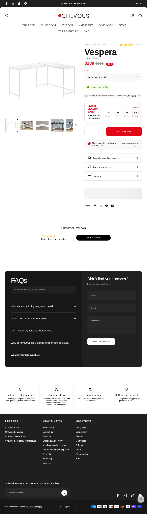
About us (47, 436)
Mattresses (81, 441)
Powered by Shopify (34, 507)
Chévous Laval (12, 427)
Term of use (48, 454)
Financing (47, 458)
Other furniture (82, 454)
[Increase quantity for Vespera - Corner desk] (100, 131)
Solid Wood (81, 445)
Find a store (48, 427)
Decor (78, 449)
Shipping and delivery (53, 441)
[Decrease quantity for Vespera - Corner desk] (88, 131)
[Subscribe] (64, 493)
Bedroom (80, 436)
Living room (81, 427)
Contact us (48, 432)
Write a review (93, 237)
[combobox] (137, 3)
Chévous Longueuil (14, 432)
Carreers (47, 463)
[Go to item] (11, 125)
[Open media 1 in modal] (42, 80)
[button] (126, 44)
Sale (78, 458)
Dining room (81, 432)
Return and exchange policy (56, 449)
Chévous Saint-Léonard (16, 436)
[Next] (71, 84)
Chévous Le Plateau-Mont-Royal (20, 441)
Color (86, 70)
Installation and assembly (54, 445)
